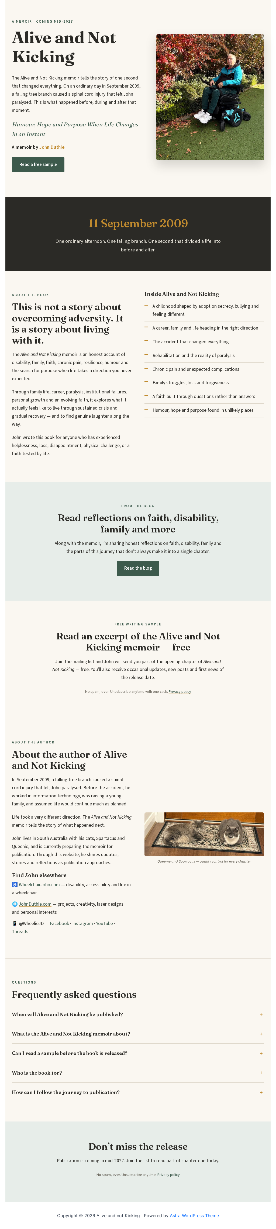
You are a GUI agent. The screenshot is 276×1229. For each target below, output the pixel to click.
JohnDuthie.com (35, 904)
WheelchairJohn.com (39, 884)
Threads (20, 931)
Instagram (82, 923)
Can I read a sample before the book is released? (69, 1053)
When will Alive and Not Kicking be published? (67, 1014)
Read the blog (138, 568)
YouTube (104, 923)
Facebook (59, 923)
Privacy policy (180, 691)
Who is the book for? (37, 1073)
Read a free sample (38, 164)
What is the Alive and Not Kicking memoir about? (71, 1034)
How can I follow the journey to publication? (66, 1092)
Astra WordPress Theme (194, 1215)
